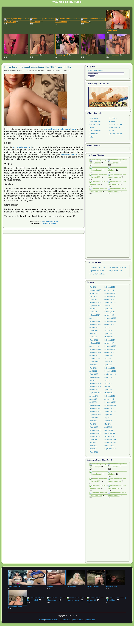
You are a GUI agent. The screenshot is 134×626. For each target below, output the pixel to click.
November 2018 (110, 296)
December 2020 (95, 408)
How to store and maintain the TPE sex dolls (37, 67)
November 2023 (95, 324)
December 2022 (95, 349)
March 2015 (108, 393)
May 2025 (93, 296)
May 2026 (93, 287)
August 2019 (94, 439)
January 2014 (109, 436)
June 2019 (93, 446)
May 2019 (93, 449)
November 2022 (95, 352)
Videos (111, 131)
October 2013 (109, 446)
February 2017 (109, 340)
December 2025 (95, 290)
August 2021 (94, 396)
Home (90, 71)
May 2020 (93, 424)
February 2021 (95, 405)
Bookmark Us (98, 71)
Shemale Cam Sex (115, 124)
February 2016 (109, 368)
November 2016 (110, 349)
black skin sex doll (22, 147)
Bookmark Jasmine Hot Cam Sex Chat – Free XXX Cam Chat (48, 71)
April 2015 (108, 390)
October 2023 (94, 327)
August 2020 (94, 418)
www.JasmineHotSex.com (67, 2)
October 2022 (94, 355)
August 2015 (108, 377)
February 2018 (109, 312)
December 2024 (95, 303)
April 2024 (93, 312)
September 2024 (95, 306)
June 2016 (108, 362)
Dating (92, 127)
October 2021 (94, 390)
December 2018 (110, 293)
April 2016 (108, 365)
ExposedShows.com (97, 271)
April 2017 (108, 334)
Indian (92, 137)
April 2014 (108, 427)
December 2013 (110, 439)
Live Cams (90, 619)
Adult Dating (94, 118)
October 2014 (109, 408)
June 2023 (93, 334)
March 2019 (94, 452)
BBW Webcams (95, 121)
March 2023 (94, 340)
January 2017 (109, 343)
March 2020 (94, 427)
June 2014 (108, 421)
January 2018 (109, 315)
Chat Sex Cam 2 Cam (97, 268)
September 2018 (110, 303)
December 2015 (110, 371)
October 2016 (109, 352)
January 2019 (109, 290)
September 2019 (95, 436)
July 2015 (107, 380)
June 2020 (93, 421)
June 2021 (93, 399)
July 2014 (107, 418)
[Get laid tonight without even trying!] (108, 97)
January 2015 (109, 399)
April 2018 (108, 309)
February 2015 (109, 396)
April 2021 (93, 402)
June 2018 (108, 306)
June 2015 (108, 383)
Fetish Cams (94, 134)
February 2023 (95, 343)
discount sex (66, 619)
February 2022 (95, 377)
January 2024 (94, 318)
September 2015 (110, 374)
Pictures (112, 121)
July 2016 (107, 359)
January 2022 (94, 380)
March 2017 (108, 337)
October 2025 (94, 293)
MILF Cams (113, 118)
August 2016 (108, 355)
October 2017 (109, 324)
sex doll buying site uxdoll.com (60, 129)
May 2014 (107, 424)
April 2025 (93, 299)
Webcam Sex (79, 619)
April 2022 (93, 371)
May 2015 (107, 387)
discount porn (51, 619)
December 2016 (110, 346)
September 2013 (110, 449)
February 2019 (109, 287)
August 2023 (94, 331)
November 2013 (110, 443)
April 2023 (93, 337)
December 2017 (110, 318)
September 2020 (95, 415)
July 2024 (93, 309)
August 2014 (108, 415)
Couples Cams (95, 124)
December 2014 (110, 402)
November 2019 (95, 433)
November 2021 (95, 387)
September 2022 (95, 359)
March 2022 (94, 374)
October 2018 (109, 299)
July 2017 (107, 327)
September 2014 (110, 411)
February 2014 (109, 433)
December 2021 (95, 383)
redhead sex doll (70, 154)
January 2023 (94, 346)
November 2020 (95, 411)
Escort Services (95, 131)
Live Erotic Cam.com (97, 274)
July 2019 (93, 443)
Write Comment (50, 223)
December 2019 (95, 430)
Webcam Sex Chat (50, 221)
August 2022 (94, 362)
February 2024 (95, 315)
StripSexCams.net (115, 271)
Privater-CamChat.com (117, 268)
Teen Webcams (114, 127)
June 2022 (93, 365)
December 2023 (95, 321)
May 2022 (93, 368)
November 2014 (110, 405)
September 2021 (95, 393)
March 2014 (108, 430)
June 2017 (108, 331)
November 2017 (110, 321)
